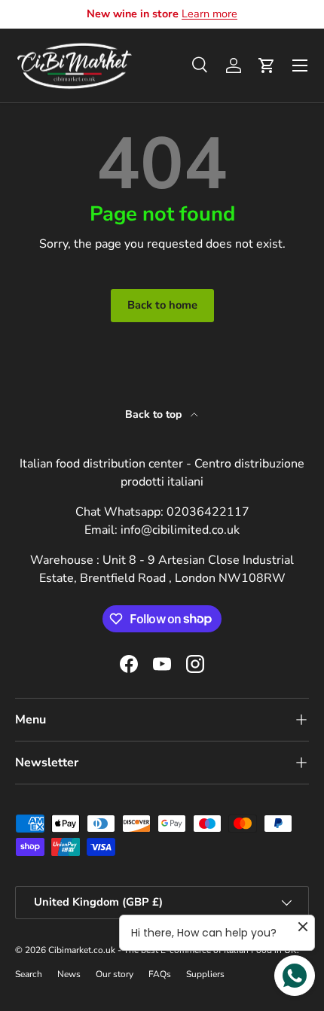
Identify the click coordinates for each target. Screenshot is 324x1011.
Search (28, 974)
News (69, 974)
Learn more (209, 13)
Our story (114, 974)
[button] (266, 65)
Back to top (155, 414)
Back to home (162, 304)
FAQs (159, 974)
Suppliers (205, 974)
